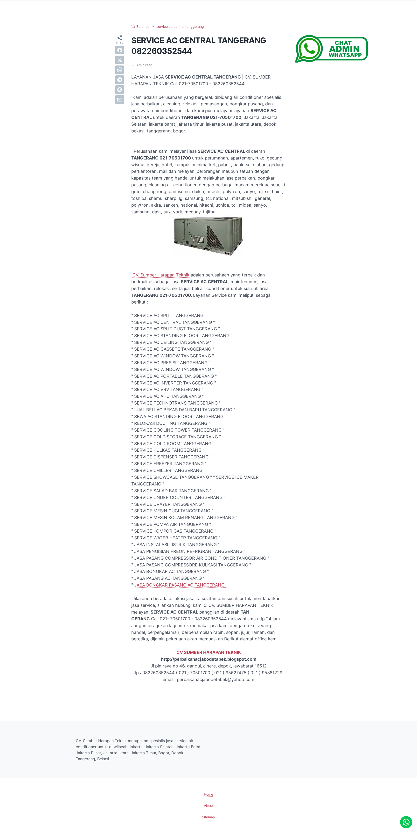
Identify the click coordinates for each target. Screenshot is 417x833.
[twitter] (119, 60)
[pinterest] (119, 89)
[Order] (331, 61)
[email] (119, 99)
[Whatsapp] (406, 822)
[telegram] (119, 79)
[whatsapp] (119, 69)
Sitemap (208, 817)
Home (208, 794)
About (208, 806)
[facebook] (119, 50)
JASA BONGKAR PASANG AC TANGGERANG (180, 584)
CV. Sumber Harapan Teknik (160, 274)
